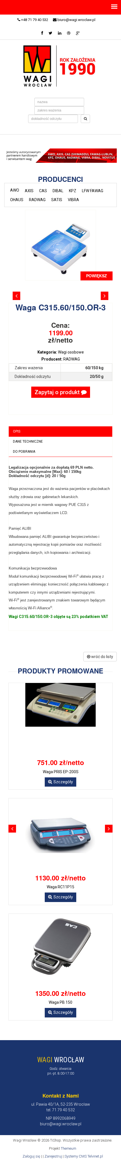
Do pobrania (24, 452)
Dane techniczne (28, 441)
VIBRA (73, 199)
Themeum (68, 1148)
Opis (16, 431)
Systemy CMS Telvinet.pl (83, 1156)
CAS (43, 191)
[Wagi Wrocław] (60, 65)
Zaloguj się (31, 1156)
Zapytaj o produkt (58, 392)
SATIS (56, 199)
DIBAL (58, 191)
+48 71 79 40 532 (34, 20)
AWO (14, 190)
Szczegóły (63, 781)
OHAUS (16, 199)
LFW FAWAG (92, 191)
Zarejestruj (53, 1156)
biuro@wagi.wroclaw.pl (76, 20)
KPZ (72, 191)
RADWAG (37, 199)
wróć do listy (101, 656)
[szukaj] (85, 119)
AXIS (29, 191)
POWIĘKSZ (96, 275)
